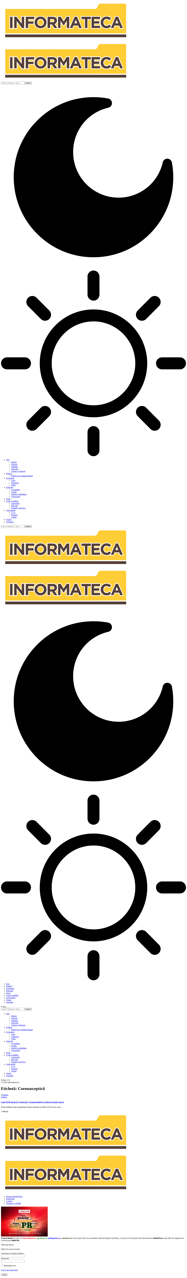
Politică (4, 1097)
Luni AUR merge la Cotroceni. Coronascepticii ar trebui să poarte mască (32, 1102)
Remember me (10, 1266)
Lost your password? (9, 1270)
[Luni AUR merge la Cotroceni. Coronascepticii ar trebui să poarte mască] (4, 1095)
